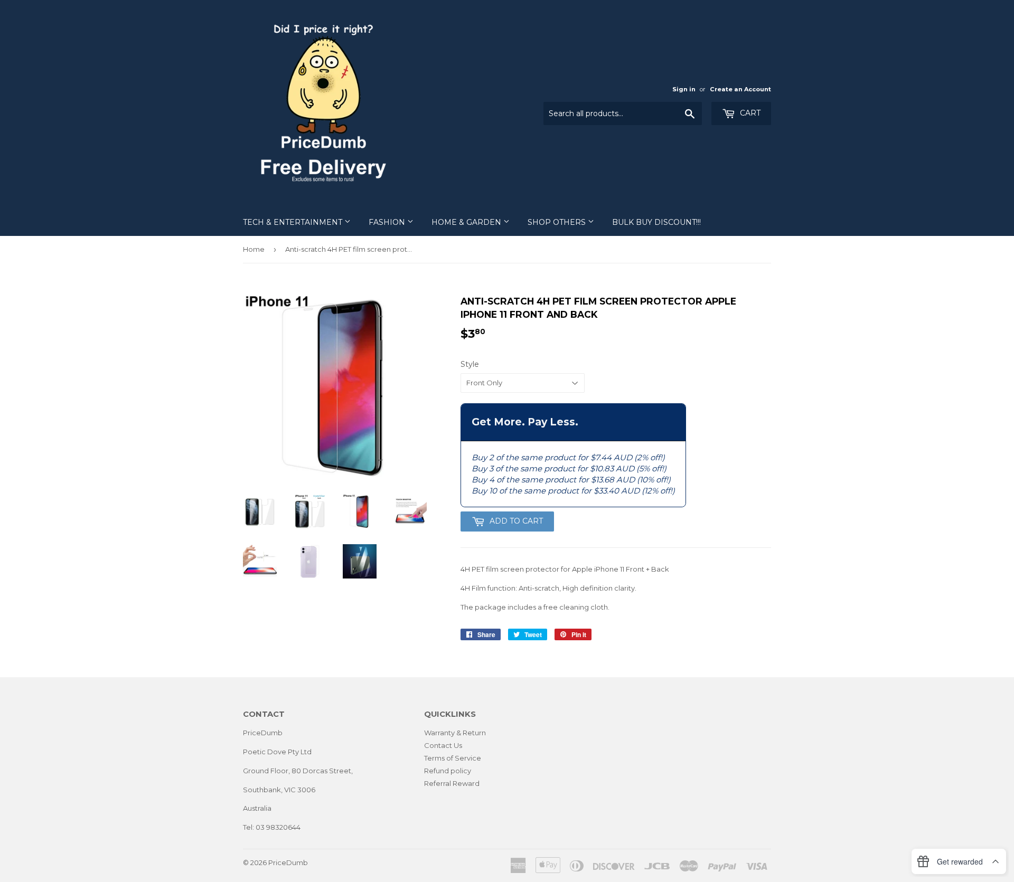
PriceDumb (288, 862)
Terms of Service (452, 758)
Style (470, 364)
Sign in (684, 89)
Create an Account (740, 89)
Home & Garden (467, 222)
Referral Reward (452, 783)
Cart (749, 113)
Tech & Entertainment (293, 222)
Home (254, 249)
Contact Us (443, 745)
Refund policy (447, 770)
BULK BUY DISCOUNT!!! (656, 222)
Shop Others (558, 222)
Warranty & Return (455, 732)
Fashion (388, 222)
